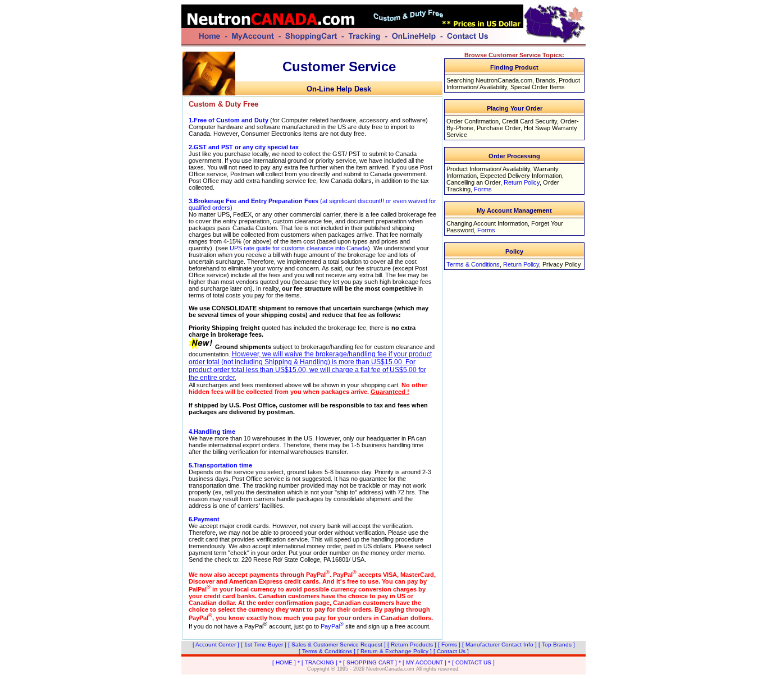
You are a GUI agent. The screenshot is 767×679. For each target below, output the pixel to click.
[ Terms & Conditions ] (327, 651)
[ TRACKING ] (319, 662)
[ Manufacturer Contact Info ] (499, 644)
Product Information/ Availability (488, 169)
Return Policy (522, 182)
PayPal (332, 626)
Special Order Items (537, 87)
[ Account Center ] (216, 644)
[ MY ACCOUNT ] (424, 662)
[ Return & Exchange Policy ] (394, 651)
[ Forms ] (449, 644)
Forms (483, 189)
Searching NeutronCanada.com (489, 80)
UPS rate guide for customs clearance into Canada (299, 248)
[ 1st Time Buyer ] (263, 644)
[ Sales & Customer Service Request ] (337, 644)
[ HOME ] (284, 662)
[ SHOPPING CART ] (370, 662)
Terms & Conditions (473, 264)
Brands (545, 80)
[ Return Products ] (411, 644)
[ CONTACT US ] (473, 662)
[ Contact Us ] (451, 651)
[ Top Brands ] (556, 644)
